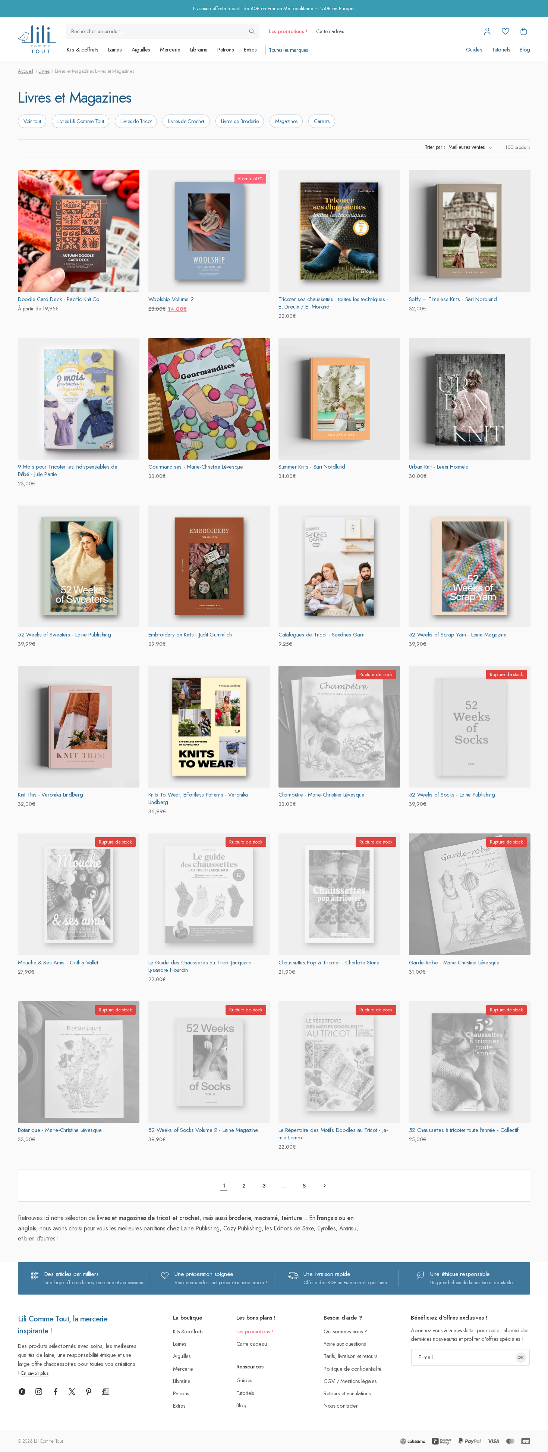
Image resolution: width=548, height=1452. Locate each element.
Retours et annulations (347, 1393)
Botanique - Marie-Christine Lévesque (59, 1130)
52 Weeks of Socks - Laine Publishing (452, 795)
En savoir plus (34, 1373)
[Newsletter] (105, 1391)
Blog (525, 50)
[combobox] (162, 31)
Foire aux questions (345, 1344)
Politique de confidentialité (352, 1369)
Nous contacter (341, 1405)
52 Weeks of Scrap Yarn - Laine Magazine (458, 634)
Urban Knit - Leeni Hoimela (439, 467)
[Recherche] (252, 31)
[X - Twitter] (72, 1391)
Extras (250, 50)
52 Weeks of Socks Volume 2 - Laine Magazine (203, 1130)
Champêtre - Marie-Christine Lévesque (321, 795)
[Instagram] (38, 1391)
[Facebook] (55, 1391)
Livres (43, 71)
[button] (524, 31)
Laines (115, 50)
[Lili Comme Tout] (36, 39)
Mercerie (170, 50)
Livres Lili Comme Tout (80, 121)
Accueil (25, 71)
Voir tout (32, 121)
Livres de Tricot (135, 121)
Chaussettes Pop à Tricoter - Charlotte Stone (328, 962)
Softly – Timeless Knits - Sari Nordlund (453, 299)
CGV (329, 1381)
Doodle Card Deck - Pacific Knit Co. (59, 299)
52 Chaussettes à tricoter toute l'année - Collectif (464, 1130)
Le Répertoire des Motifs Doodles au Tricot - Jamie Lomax (333, 1134)
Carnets (322, 121)
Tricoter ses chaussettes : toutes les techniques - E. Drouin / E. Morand (333, 303)
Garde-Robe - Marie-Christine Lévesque (454, 962)
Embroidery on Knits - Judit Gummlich (190, 634)
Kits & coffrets (82, 50)
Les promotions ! (288, 31)
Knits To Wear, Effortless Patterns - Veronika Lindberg (198, 798)
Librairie (199, 50)
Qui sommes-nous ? (345, 1331)
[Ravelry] (22, 1391)
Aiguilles (141, 50)
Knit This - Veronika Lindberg (50, 795)
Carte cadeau (330, 31)
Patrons (225, 50)
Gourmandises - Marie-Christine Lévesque (195, 467)
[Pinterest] (88, 1391)
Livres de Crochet (186, 121)
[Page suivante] (324, 1185)
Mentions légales (358, 1381)
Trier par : (435, 147)
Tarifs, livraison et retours (351, 1356)
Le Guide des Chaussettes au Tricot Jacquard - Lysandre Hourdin (201, 966)
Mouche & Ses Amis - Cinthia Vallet (58, 962)
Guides (474, 50)
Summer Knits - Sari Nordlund (311, 467)
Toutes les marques (288, 50)
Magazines (286, 121)
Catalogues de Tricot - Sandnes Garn (321, 634)
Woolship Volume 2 (171, 299)
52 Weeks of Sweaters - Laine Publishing (64, 634)
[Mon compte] (487, 31)
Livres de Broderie (240, 121)
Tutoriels (501, 50)
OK (520, 1357)
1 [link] (224, 1186)
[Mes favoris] (505, 31)
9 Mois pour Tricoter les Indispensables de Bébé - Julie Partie (67, 470)
